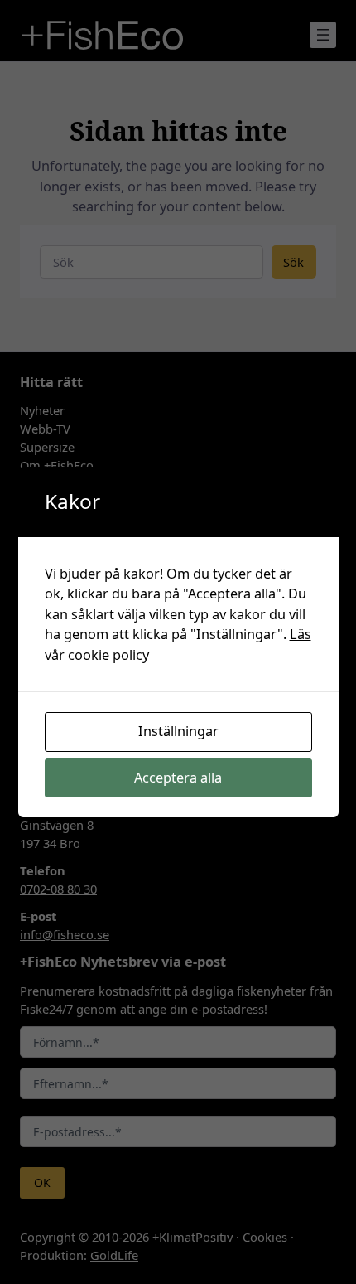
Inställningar (178, 731)
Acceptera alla (178, 777)
